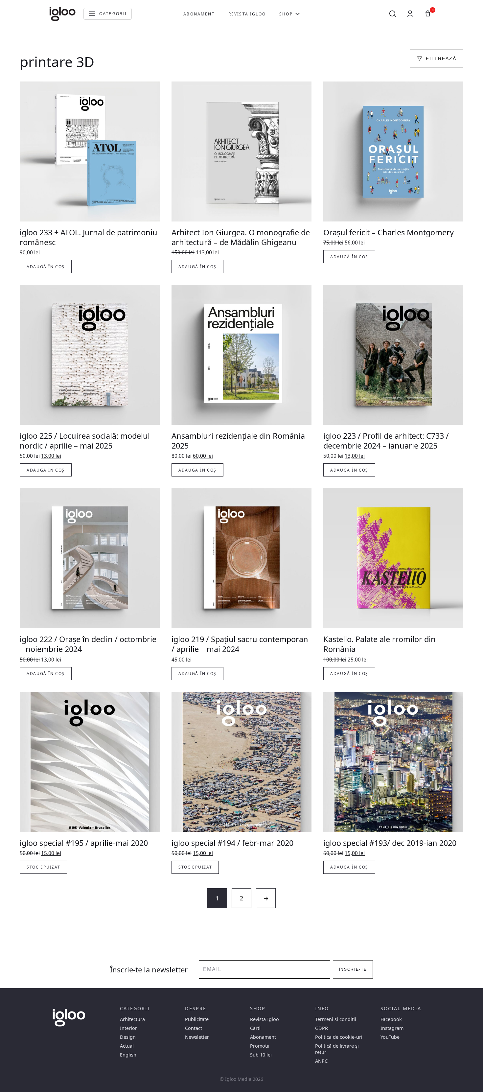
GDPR (321, 1028)
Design (128, 1037)
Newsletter (197, 1037)
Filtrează (441, 58)
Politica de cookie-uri (338, 1037)
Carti (255, 1028)
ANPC (321, 1061)
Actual (127, 1046)
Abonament (199, 14)
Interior (128, 1028)
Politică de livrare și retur (337, 1049)
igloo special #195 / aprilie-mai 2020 (84, 843)
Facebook (391, 1019)
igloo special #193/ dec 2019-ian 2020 (389, 843)
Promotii (259, 1046)
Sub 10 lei (261, 1055)
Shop (286, 14)
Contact (193, 1028)
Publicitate (197, 1019)
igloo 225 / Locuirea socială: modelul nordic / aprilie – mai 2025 (85, 440)
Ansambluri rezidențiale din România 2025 (238, 440)
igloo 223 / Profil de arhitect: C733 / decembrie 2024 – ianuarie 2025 (386, 440)
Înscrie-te (353, 969)
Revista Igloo (247, 14)
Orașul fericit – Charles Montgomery (388, 232)
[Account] (410, 14)
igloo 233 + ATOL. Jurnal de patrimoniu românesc (88, 237)
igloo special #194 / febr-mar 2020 (232, 843)
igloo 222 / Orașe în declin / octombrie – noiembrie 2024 (88, 644)
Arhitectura (132, 1019)
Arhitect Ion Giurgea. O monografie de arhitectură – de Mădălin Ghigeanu (241, 237)
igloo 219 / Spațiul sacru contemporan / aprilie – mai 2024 (240, 644)
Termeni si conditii (335, 1019)
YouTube (390, 1037)
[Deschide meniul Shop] (297, 13)
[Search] (393, 14)
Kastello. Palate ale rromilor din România (379, 644)
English (128, 1055)
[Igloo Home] (62, 13)
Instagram (391, 1028)
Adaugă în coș (46, 266)
